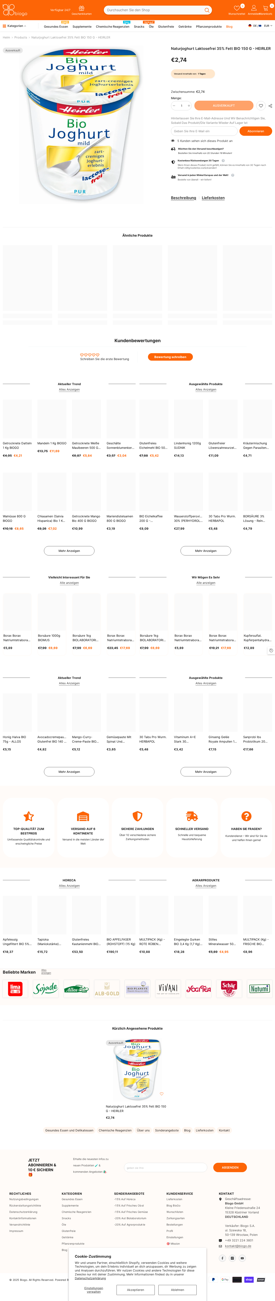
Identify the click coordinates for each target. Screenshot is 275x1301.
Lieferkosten (213, 198)
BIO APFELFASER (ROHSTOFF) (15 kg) (121, 942)
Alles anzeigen (46, 971)
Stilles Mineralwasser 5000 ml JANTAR (223, 942)
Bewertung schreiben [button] (170, 357)
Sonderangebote (167, 1130)
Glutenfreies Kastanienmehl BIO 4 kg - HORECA (86, 942)
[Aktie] (269, 105)
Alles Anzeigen (69, 389)
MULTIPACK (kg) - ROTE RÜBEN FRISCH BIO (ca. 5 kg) (152, 942)
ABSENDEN (230, 1167)
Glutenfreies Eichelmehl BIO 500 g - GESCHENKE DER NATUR (153, 446)
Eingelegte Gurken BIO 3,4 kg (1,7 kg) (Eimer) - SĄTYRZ (187, 942)
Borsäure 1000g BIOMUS (49, 638)
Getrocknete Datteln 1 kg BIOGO (17, 446)
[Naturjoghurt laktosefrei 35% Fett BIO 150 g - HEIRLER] (137, 1069)
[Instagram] (232, 1258)
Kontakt (224, 1130)
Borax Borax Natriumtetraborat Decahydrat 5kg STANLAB (120, 638)
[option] (81, 125)
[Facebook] (222, 1258)
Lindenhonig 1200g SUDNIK (187, 446)
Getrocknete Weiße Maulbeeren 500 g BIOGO (85, 446)
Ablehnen (177, 1290)
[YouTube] (242, 1258)
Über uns (143, 1130)
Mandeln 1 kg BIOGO (51, 443)
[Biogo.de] (15, 989)
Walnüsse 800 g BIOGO (14, 518)
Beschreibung (183, 198)
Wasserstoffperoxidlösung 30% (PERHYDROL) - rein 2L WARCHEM (188, 518)
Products (20, 37)
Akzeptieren (135, 1290)
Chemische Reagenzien (115, 1130)
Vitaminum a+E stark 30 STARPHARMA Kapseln (185, 739)
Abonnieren (256, 131)
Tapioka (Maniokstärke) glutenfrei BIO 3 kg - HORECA (50, 942)
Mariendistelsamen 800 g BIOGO (120, 518)
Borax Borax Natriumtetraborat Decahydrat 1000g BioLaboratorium (188, 638)
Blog (187, 1130)
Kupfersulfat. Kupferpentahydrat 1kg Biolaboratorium (257, 638)
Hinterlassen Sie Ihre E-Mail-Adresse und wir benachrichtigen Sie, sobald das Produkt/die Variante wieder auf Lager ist (218, 120)
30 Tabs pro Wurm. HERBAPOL (222, 518)
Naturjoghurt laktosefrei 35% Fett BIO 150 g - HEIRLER (136, 1109)
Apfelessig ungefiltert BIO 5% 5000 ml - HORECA (16, 942)
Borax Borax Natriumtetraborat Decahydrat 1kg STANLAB (16, 638)
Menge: (176, 98)
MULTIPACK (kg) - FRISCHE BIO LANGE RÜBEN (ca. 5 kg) (257, 942)
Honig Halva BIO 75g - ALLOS (14, 739)
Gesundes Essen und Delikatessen (69, 1130)
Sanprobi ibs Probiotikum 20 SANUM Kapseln (254, 739)
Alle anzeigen (69, 583)
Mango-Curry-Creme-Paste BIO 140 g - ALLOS (84, 739)
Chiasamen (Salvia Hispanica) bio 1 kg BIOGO (51, 518)
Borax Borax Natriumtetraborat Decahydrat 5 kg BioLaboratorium (222, 638)
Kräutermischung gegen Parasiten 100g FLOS (255, 446)
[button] (221, 177)
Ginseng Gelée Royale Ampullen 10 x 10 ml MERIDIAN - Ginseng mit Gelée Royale (222, 739)
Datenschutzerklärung (90, 1278)
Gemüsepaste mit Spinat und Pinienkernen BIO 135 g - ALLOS (119, 739)
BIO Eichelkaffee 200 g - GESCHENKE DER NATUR (152, 518)
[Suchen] (158, 10)
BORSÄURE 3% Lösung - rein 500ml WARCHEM (256, 518)
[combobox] (153, 10)
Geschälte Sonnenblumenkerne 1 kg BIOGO (121, 446)
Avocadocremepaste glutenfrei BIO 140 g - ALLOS (51, 739)
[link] (261, 105)
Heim (6, 37)
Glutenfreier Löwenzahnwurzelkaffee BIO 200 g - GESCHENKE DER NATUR (223, 446)
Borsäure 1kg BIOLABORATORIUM (86, 638)
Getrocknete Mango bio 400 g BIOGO (86, 518)
